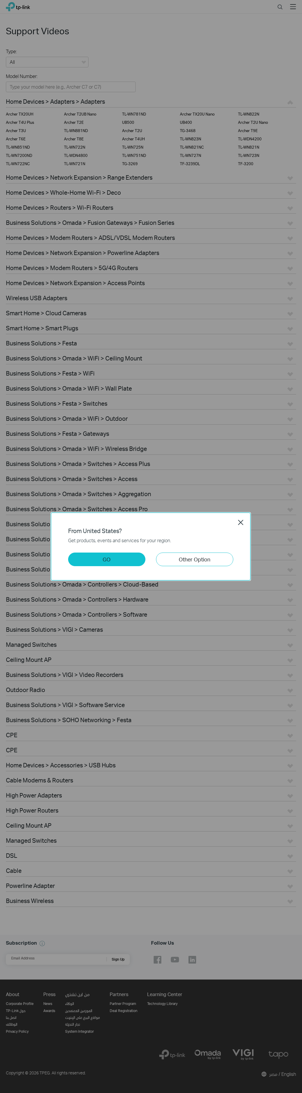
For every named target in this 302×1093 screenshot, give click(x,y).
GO (107, 559)
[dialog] (151, 546)
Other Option (194, 559)
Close (241, 522)
